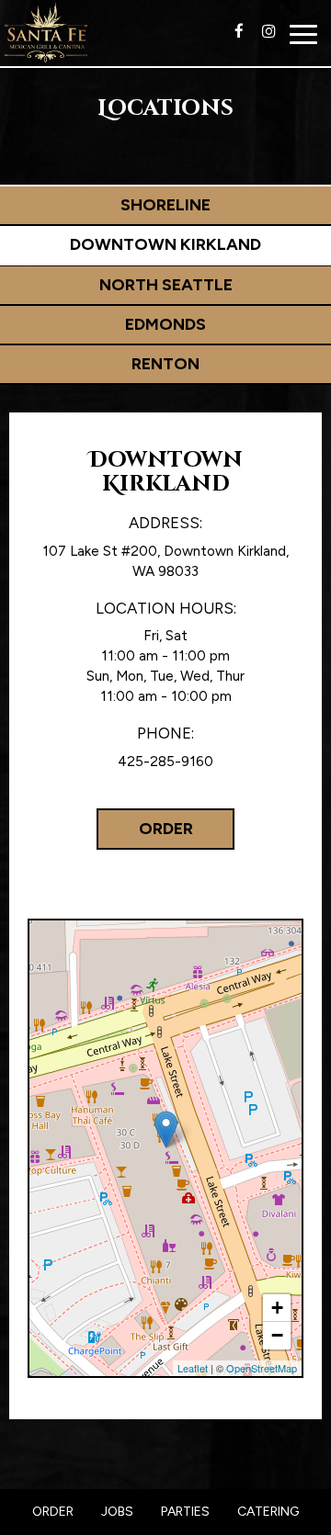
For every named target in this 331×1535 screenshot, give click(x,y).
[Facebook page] (239, 31)
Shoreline (165, 205)
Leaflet (192, 1367)
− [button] (277, 1335)
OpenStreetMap (261, 1367)
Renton (165, 364)
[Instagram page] (268, 31)
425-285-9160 (165, 761)
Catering (268, 1511)
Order (166, 828)
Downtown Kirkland (165, 244)
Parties (185, 1511)
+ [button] (277, 1307)
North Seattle (166, 285)
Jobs (117, 1511)
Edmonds (165, 324)
